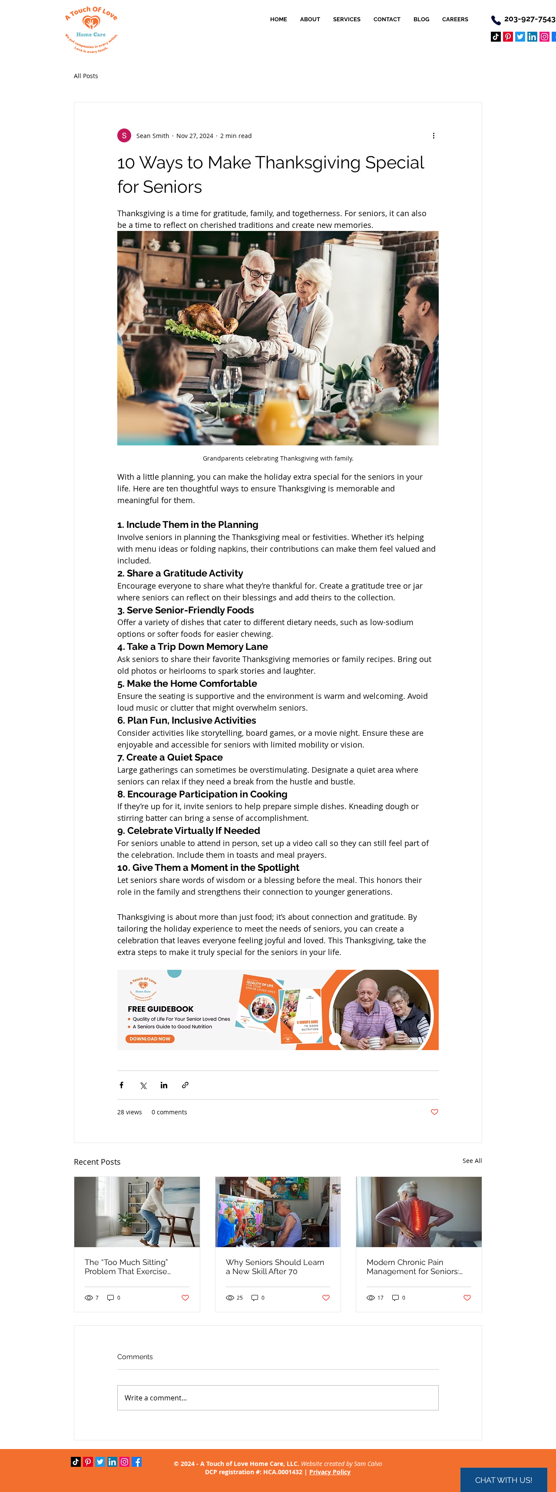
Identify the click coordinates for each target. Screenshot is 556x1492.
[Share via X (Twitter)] (143, 1085)
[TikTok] (496, 37)
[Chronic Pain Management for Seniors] (419, 1212)
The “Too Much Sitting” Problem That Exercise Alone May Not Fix (126, 1267)
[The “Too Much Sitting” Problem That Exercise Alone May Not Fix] (137, 1212)
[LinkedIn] (532, 37)
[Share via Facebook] (121, 1085)
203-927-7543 (530, 18)
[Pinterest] (508, 37)
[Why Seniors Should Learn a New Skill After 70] (278, 1212)
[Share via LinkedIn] (164, 1085)
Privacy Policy (330, 1472)
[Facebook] (137, 1462)
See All (472, 1160)
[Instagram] (544, 37)
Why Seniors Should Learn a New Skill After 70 (275, 1267)
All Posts (86, 76)
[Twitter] (520, 37)
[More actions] (433, 135)
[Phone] (496, 20)
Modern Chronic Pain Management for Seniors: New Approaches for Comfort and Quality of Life (416, 1267)
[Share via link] (185, 1085)
